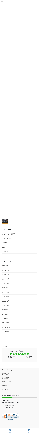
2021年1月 (5, 305)
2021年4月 (5, 292)
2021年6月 (5, 288)
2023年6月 (5, 275)
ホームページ (7, 346)
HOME (9, 432)
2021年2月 (5, 301)
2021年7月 (5, 283)
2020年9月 (5, 310)
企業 (3, 256)
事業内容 (6, 374)
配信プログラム (7, 389)
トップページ (7, 370)
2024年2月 (5, 266)
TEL (29, 432)
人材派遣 (5, 251)
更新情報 (4, 385)
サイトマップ (7, 382)
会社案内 (6, 378)
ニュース (5, 247)
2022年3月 (5, 279)
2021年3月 (5, 297)
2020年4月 (5, 318)
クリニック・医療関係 (9, 234)
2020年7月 (5, 314)
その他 (4, 242)
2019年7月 (5, 332)
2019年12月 (6, 323)
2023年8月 (5, 270)
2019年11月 (6, 327)
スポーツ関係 (6, 238)
